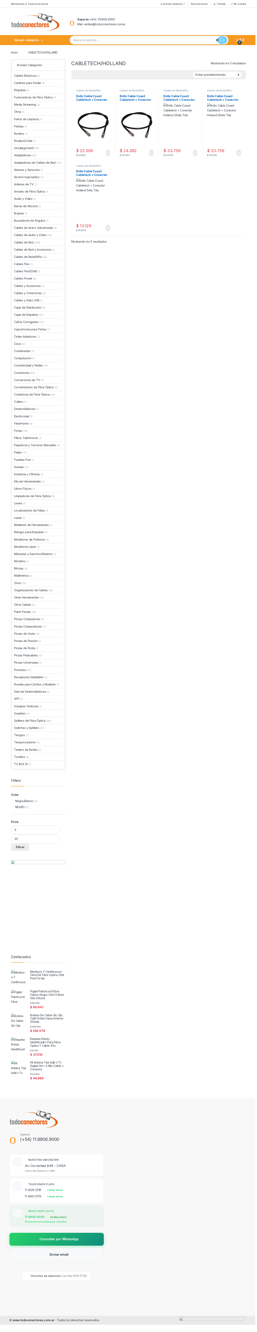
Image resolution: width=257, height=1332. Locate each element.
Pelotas (20, 126)
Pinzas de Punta (26, 648)
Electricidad (23, 416)
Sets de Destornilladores (32, 691)
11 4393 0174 (33, 1196)
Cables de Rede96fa (88, 90)
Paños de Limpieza (28, 119)
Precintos (22, 670)
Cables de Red (27, 242)
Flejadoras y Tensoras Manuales (37, 445)
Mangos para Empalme (31, 532)
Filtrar (20, 847)
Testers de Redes (27, 749)
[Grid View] (76, 75)
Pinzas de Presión (27, 641)
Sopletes (22, 713)
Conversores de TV (29, 380)
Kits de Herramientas (29, 481)
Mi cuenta (240, 3)
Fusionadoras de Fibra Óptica (35, 97)
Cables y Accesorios (29, 286)
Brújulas (20, 213)
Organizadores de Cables (33, 590)
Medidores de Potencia (31, 539)
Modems (21, 561)
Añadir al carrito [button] (106, 152)
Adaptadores (25, 155)
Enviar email (59, 1254)
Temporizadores (27, 742)
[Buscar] (222, 40)
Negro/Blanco (24, 801)
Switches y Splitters (29, 728)
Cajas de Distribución (29, 307)
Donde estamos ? (174, 3)
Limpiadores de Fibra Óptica (34, 496)
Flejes (20, 452)
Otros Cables (24, 604)
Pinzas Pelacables (28, 655)
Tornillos (21, 757)
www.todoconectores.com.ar (33, 1320)
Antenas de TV (26, 184)
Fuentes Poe (24, 459)
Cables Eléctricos (27, 75)
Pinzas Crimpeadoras (30, 626)
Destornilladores (26, 409)
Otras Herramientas (29, 597)
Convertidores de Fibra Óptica (35, 387)
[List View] (88, 75)
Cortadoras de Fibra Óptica (34, 394)
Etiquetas (21, 90)
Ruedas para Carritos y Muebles (36, 684)
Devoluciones (199, 3)
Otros (19, 111)
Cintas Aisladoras (27, 336)
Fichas (21, 430)
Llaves (20, 503)
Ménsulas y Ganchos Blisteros (35, 554)
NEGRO (20, 807)
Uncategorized (26, 148)
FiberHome (23, 423)
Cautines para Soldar (29, 83)
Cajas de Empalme (28, 314)
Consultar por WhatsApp (59, 1239)
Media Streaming (27, 104)
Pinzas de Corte (27, 633)
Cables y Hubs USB (28, 300)
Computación (24, 358)
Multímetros (23, 575)
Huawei (21, 467)
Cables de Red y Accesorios (34, 249)
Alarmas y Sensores (28, 170)
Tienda (221, 3)
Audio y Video (25, 198)
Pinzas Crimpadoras (29, 619)
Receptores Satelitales (30, 677)
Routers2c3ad (25, 140)
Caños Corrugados (29, 322)
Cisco (19, 343)
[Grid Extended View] (82, 75)
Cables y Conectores (30, 293)
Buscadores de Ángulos (31, 220)
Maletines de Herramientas (33, 525)
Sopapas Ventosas (28, 706)
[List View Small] (94, 75)
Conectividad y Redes (31, 365)
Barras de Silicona (27, 206)
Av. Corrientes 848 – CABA (45, 1166)
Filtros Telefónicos (27, 438)
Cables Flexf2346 (27, 271)
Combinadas (24, 351)
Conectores (24, 372)
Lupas (19, 517)
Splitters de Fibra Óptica (32, 720)
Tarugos (21, 735)
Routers (20, 133)
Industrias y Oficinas (28, 474)
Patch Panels (25, 612)
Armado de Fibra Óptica (31, 191)
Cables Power (25, 278)
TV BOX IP (22, 764)
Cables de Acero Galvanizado (35, 227)
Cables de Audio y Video (33, 235)
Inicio (14, 52)
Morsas (21, 568)
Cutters (20, 401)
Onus (20, 583)
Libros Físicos (24, 488)
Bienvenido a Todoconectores (29, 3)
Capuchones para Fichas (32, 329)
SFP (18, 698)
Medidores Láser (26, 546)
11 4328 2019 (33, 1190)
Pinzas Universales (28, 662)
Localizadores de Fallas (31, 510)
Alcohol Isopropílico (29, 177)
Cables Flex (23, 264)
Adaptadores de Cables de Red (37, 162)
